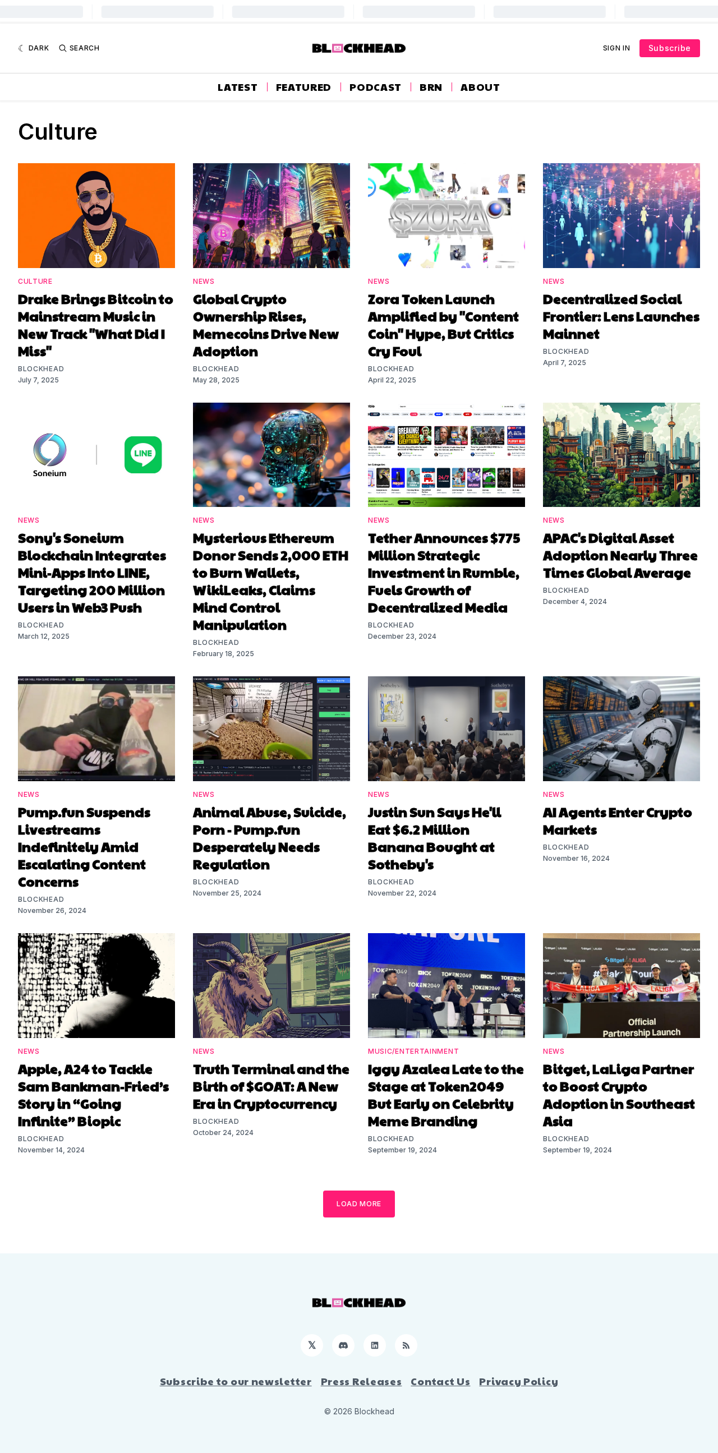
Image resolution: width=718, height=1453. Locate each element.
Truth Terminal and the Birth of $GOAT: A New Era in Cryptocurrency (271, 1086)
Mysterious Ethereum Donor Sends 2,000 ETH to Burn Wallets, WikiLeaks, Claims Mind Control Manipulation (270, 581)
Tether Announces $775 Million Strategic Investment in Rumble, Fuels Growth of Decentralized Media (444, 572)
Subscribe (669, 48)
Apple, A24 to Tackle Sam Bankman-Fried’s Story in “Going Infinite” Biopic (93, 1094)
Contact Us (440, 1381)
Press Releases (361, 1381)
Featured (304, 86)
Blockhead (41, 369)
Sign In (616, 48)
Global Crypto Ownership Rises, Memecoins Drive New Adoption (266, 324)
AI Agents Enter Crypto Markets (617, 820)
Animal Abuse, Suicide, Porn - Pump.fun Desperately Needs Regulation (269, 837)
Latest (237, 86)
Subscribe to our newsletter (236, 1381)
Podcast (375, 86)
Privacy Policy (518, 1381)
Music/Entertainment (413, 1051)
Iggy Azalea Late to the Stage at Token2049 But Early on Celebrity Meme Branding (446, 1094)
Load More (359, 1204)
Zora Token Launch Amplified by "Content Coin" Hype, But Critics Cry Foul (443, 324)
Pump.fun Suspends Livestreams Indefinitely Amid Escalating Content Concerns (84, 846)
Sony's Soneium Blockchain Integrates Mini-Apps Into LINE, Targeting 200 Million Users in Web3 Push (92, 572)
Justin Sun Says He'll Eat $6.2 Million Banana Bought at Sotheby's (434, 837)
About (480, 86)
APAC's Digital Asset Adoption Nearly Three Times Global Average (620, 555)
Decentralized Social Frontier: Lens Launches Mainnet (621, 316)
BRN (431, 86)
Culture (35, 281)
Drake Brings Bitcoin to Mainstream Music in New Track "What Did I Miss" (95, 324)
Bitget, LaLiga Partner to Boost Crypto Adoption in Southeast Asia (619, 1094)
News (204, 281)
